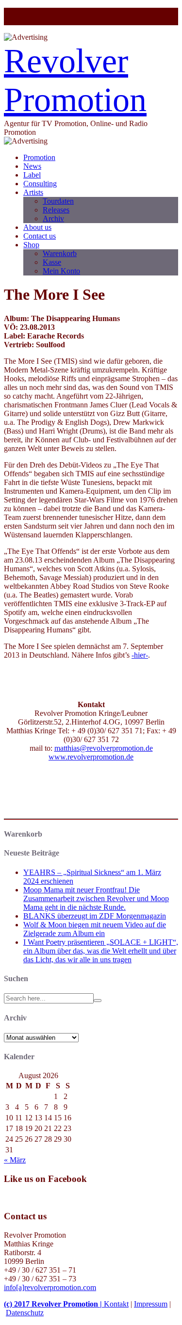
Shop (31, 245)
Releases (56, 210)
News (32, 166)
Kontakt (116, 1304)
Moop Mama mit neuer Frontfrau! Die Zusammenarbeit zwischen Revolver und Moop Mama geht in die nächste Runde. (96, 898)
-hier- (140, 655)
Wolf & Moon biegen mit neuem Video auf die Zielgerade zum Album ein (94, 929)
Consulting (40, 183)
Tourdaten (58, 201)
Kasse (52, 262)
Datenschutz (25, 1313)
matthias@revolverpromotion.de (103, 748)
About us (37, 227)
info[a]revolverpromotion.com (50, 1287)
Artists (33, 192)
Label (32, 175)
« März (15, 1160)
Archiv (53, 218)
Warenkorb (60, 253)
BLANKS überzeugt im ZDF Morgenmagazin (94, 916)
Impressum (150, 1304)
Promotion (39, 157)
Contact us (39, 236)
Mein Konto (61, 271)
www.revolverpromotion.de (91, 757)
